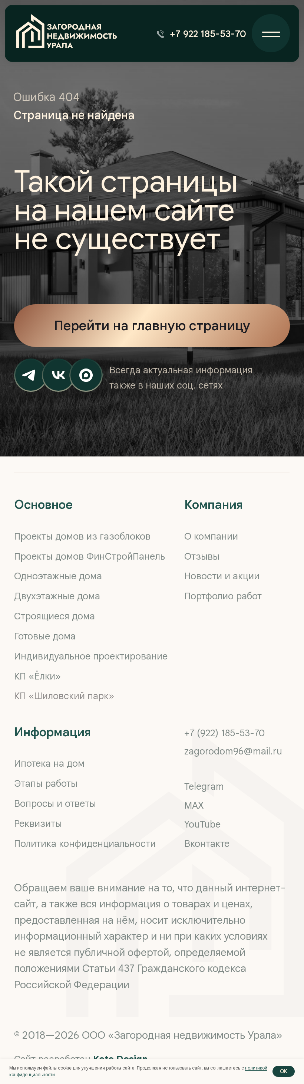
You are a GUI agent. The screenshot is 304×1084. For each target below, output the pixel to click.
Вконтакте (206, 843)
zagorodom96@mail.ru (233, 751)
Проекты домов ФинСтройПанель (89, 556)
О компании (211, 536)
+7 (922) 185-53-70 (224, 733)
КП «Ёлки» (37, 676)
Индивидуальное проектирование (91, 656)
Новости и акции (222, 576)
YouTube (202, 824)
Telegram (204, 786)
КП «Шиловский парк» (64, 696)
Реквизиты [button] (38, 823)
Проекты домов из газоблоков (82, 536)
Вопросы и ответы (55, 803)
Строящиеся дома (54, 616)
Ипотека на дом (49, 763)
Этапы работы (45, 783)
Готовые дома (45, 636)
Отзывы (201, 556)
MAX (194, 805)
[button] (204, 34)
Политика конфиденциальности (85, 843)
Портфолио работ (223, 596)
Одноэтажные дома (58, 576)
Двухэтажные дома (57, 596)
